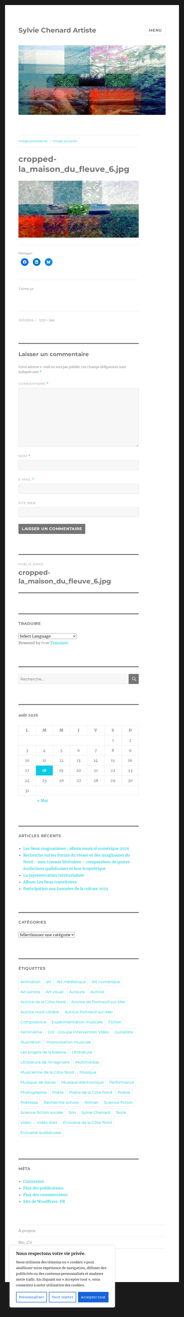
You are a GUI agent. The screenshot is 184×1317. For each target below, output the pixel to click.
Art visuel (54, 992)
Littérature (82, 1052)
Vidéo (25, 1122)
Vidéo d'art (47, 1122)
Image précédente (33, 141)
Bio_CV (25, 1242)
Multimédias (87, 1062)
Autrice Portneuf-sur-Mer (89, 1012)
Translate (59, 642)
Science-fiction (118, 1102)
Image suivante (65, 141)
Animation (30, 982)
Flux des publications (43, 1188)
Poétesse (29, 1102)
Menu (155, 30)
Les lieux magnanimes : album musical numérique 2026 (76, 848)
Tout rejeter (63, 1297)
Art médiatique (71, 982)
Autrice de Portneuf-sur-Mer (98, 1002)
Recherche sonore (61, 1102)
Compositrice (33, 1022)
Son (72, 1112)
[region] (62, 1276)
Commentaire (33, 384)
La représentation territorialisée (53, 875)
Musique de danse (38, 1082)
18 (44, 770)
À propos (26, 1230)
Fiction (114, 1022)
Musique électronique (82, 1082)
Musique (88, 1072)
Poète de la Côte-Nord (90, 1092)
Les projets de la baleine (43, 1052)
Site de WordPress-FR (44, 1201)
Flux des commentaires (45, 1194)
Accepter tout (93, 1297)
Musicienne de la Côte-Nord (47, 1072)
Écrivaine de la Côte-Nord (87, 1122)
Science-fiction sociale (41, 1112)
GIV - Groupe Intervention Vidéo (78, 1032)
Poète (58, 1092)
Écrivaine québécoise (40, 1132)
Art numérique (106, 982)
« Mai (42, 800)
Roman (91, 1102)
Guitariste (124, 1032)
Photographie (33, 1092)
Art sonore (30, 992)
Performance (121, 1082)
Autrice (97, 992)
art (48, 982)
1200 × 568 (46, 320)
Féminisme (31, 1032)
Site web (27, 503)
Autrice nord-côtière (39, 1012)
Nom (24, 456)
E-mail (26, 479)
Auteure (77, 992)
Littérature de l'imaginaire (45, 1062)
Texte (121, 1112)
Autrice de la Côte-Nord (43, 1002)
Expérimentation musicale (77, 1022)
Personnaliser (31, 1297)
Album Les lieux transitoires (50, 882)
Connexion (33, 1181)
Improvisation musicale (68, 1042)
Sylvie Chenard (95, 1112)
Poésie (124, 1092)
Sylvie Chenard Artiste (57, 30)
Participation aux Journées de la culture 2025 (65, 888)
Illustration (30, 1042)
